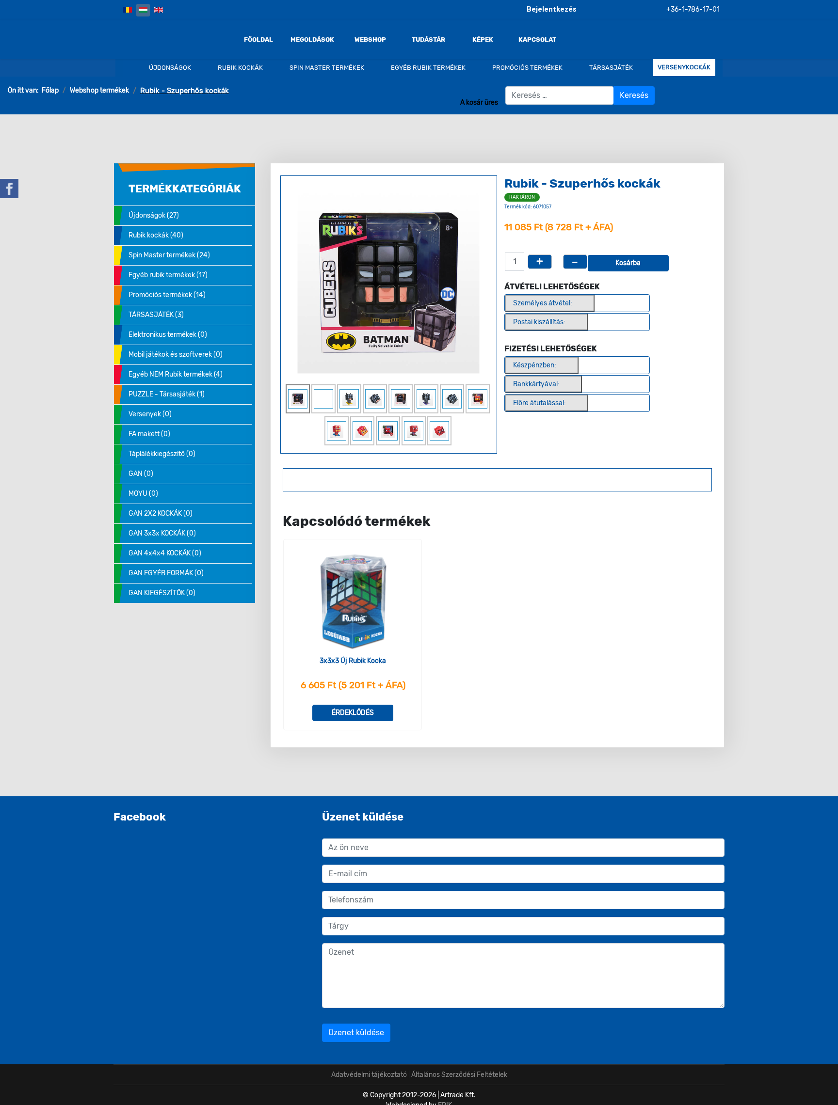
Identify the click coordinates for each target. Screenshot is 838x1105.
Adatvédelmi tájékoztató (369, 1075)
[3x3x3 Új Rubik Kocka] (352, 601)
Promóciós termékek (527, 67)
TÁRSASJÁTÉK (610, 67)
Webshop (370, 40)
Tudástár (428, 40)
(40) (156, 235)
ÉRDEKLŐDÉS (353, 713)
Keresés (634, 95)
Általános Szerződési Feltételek (459, 1075)
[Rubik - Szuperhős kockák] (388, 282)
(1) (167, 394)
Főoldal (258, 40)
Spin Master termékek (326, 67)
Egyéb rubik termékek (427, 67)
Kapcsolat (537, 40)
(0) (168, 335)
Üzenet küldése (356, 1032)
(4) (176, 374)
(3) (156, 315)
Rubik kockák (239, 67)
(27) (154, 215)
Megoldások (312, 40)
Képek (482, 40)
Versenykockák (684, 67)
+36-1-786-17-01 (693, 10)
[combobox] (559, 95)
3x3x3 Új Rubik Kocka (353, 661)
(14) (167, 295)
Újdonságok (169, 67)
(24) (169, 255)
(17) (168, 275)
